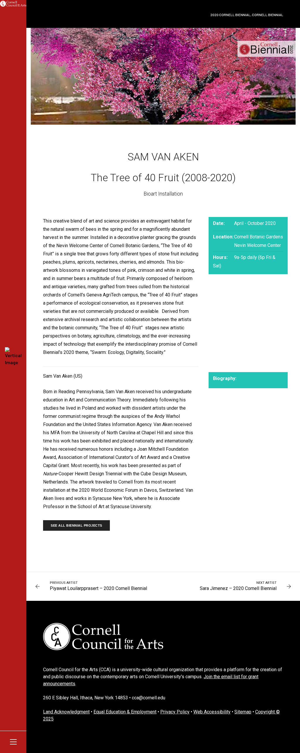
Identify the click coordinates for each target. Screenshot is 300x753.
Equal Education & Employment (124, 712)
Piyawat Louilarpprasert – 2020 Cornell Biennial (98, 588)
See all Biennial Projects (76, 525)
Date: (219, 223)
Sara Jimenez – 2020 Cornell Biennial (238, 588)
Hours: (220, 257)
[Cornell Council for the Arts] (13, 3)
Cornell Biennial (267, 15)
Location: (223, 237)
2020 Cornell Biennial (230, 15)
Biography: (223, 378)
